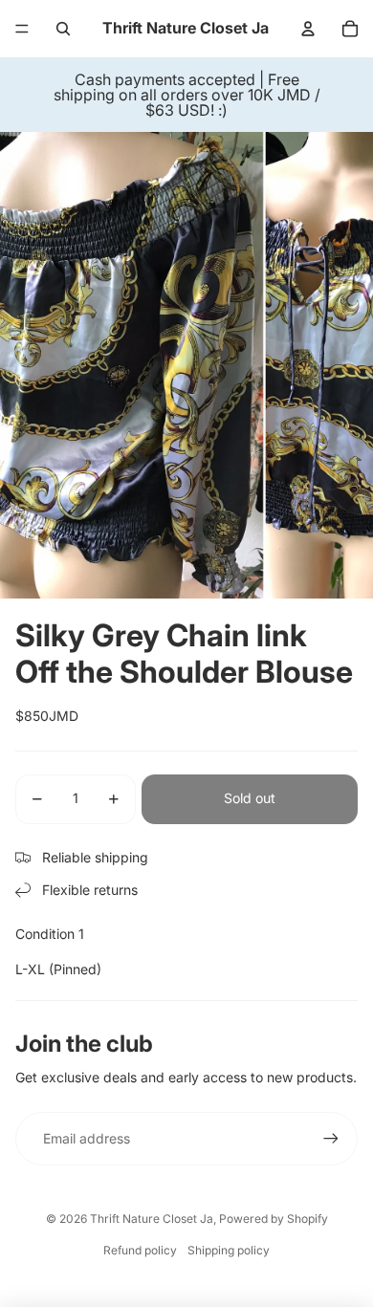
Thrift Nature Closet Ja (151, 1218)
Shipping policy (228, 1250)
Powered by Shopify (273, 1218)
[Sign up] (331, 1139)
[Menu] (22, 29)
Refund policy (140, 1250)
